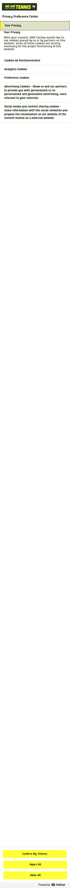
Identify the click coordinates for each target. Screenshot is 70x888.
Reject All (35, 865)
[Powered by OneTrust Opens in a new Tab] (53, 885)
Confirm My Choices (34, 854)
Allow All (35, 875)
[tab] (35, 26)
